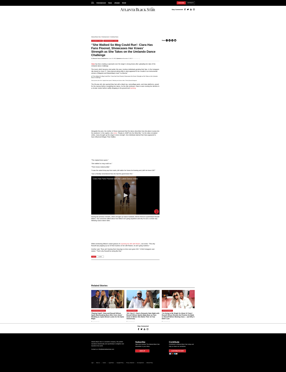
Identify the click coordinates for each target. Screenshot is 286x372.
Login (92, 362)
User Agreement (140, 362)
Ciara (93, 64)
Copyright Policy (120, 362)
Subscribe (181, 2)
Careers (104, 362)
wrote (115, 133)
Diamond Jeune (97, 58)
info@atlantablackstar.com (106, 349)
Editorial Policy (149, 362)
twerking (133, 88)
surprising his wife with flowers (130, 244)
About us (98, 362)
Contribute (190, 2)
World (124, 3)
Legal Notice (111, 362)
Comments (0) (136, 58)
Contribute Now (177, 351)
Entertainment (101, 3)
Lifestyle (117, 3)
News (110, 3)
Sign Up (142, 351)
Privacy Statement (130, 362)
